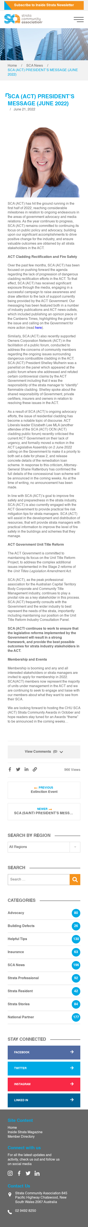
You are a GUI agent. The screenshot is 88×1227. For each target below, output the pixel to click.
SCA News (34, 66)
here (38, 328)
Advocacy (43, 913)
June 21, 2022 (24, 109)
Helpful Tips (43, 939)
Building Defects (43, 926)
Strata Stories (43, 1004)
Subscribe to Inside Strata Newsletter (44, 5)
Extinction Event (44, 792)
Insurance (43, 952)
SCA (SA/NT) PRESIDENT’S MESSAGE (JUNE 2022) (44, 813)
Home (12, 66)
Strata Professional (43, 978)
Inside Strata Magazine (25, 1132)
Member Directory (21, 1137)
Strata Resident (43, 991)
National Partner (43, 1017)
